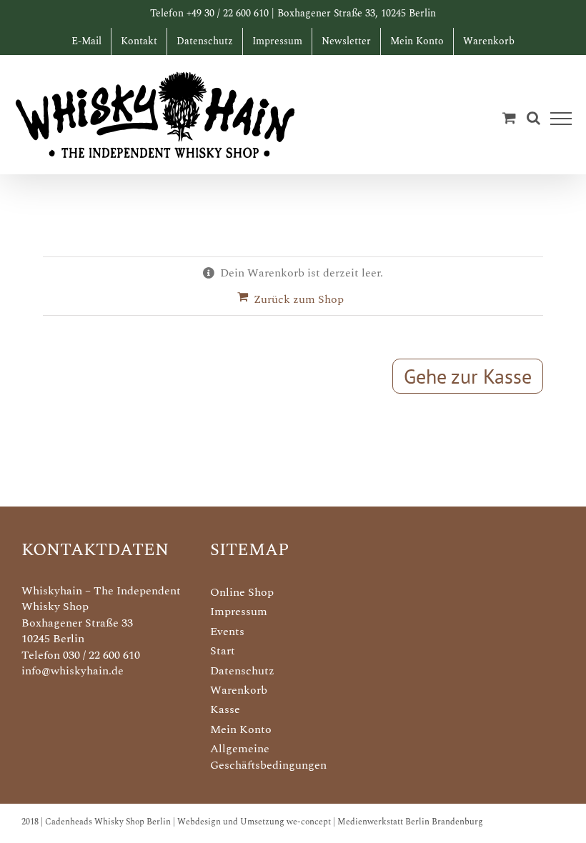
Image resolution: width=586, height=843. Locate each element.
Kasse (225, 709)
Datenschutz (242, 671)
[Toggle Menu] (561, 118)
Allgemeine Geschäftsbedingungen (268, 757)
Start (222, 651)
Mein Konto (241, 729)
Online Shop (242, 592)
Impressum (238, 611)
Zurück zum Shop (299, 299)
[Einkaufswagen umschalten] (509, 117)
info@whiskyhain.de (72, 670)
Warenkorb (238, 690)
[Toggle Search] (533, 118)
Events (227, 631)
